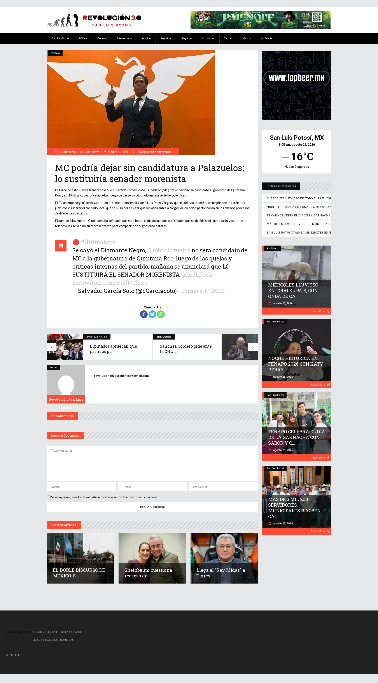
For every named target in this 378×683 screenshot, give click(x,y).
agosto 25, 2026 (283, 376)
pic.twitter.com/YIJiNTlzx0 (110, 282)
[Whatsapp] (161, 314)
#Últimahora (98, 242)
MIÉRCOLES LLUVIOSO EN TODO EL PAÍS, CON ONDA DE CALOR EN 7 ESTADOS (322, 198)
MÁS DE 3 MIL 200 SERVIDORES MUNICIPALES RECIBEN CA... (294, 507)
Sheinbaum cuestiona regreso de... (148, 573)
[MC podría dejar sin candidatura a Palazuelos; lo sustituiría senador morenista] (66, 384)
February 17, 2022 (201, 290)
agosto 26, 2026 (282, 303)
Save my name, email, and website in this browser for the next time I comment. (104, 497)
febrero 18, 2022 (118, 152)
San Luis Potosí (275, 321)
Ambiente (272, 248)
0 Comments (68, 152)
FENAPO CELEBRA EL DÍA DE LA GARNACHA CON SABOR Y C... (296, 437)
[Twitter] (152, 314)
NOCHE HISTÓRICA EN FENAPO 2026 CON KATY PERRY (306, 207)
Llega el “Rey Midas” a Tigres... (220, 573)
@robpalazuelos (168, 250)
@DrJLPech (197, 274)
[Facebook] (144, 314)
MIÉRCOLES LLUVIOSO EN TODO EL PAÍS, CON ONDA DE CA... (293, 290)
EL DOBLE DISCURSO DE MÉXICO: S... (79, 573)
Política (55, 53)
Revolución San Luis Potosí (153, 152)
